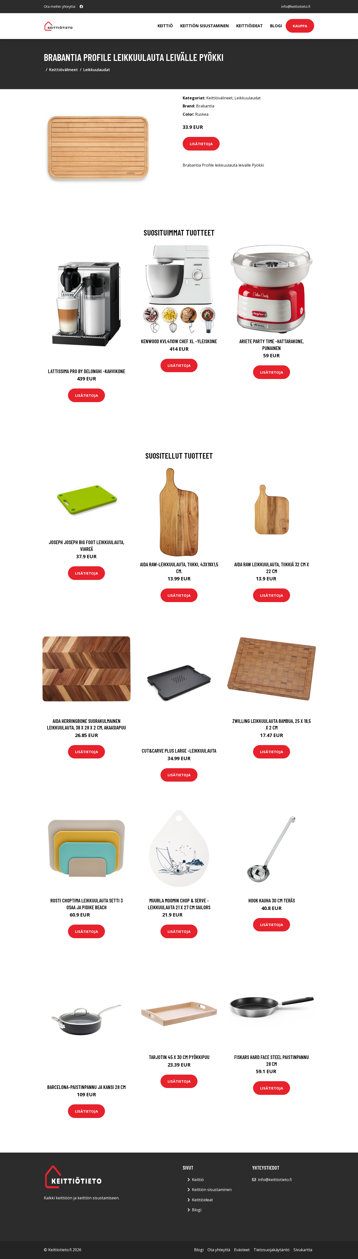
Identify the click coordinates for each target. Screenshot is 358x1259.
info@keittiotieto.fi (295, 6)
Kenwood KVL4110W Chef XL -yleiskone (179, 341)
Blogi (276, 25)
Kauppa (300, 25)
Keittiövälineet (63, 69)
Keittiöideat (249, 25)
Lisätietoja (201, 143)
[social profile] (81, 6)
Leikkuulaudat (96, 69)
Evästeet (242, 1249)
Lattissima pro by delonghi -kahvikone (86, 371)
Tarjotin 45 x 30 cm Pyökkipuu (179, 1057)
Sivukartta (302, 1249)
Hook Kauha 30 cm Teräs (271, 900)
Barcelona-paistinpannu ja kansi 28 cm (86, 1087)
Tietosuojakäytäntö (272, 1249)
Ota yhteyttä (218, 1249)
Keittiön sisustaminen (204, 25)
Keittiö (165, 25)
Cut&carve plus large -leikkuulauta (179, 751)
